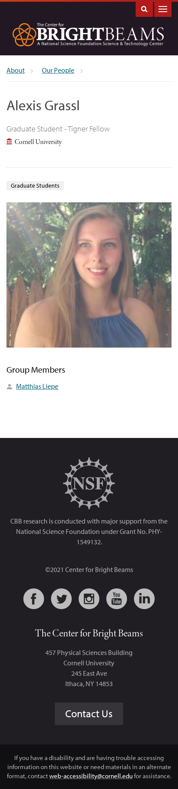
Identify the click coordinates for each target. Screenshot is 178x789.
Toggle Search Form (144, 8)
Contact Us (89, 713)
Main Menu (163, 8)
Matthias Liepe (37, 386)
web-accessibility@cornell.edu (91, 776)
